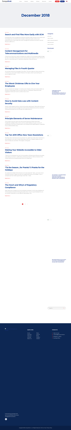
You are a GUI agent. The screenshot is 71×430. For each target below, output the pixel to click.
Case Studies (50, 38)
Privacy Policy (49, 427)
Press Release (51, 42)
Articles (7, 32)
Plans (37, 333)
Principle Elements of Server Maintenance (23, 118)
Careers (38, 338)
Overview (29, 334)
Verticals (29, 337)
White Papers (50, 44)
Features (29, 335)
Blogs (37, 335)
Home (28, 333)
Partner (38, 334)
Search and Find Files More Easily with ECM (24, 34)
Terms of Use (43, 427)
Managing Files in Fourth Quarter (19, 68)
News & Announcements (53, 40)
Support (38, 337)
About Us (29, 338)
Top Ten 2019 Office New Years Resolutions (24, 135)
